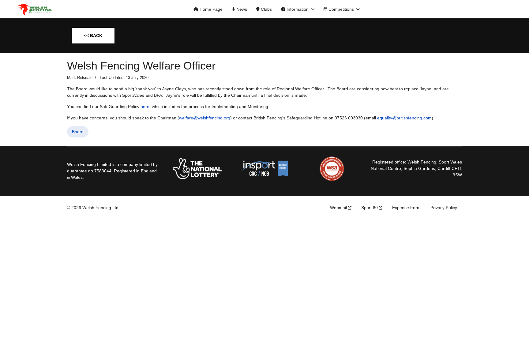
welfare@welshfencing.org (204, 117)
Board (78, 131)
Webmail (338, 207)
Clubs (266, 9)
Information (297, 9)
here (145, 106)
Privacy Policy (443, 207)
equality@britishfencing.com (404, 117)
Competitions (340, 9)
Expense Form (406, 207)
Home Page (210, 9)
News (241, 9)
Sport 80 (369, 207)
